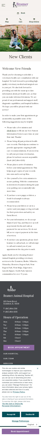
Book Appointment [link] (20, 431)
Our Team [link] (8, 358)
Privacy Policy (19, 392)
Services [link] (8, 363)
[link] (20, 5)
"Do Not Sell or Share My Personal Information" (12, 405)
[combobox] (32, 424)
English (31, 425)
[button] (3, 5)
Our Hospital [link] (10, 353)
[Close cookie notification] (37, 368)
